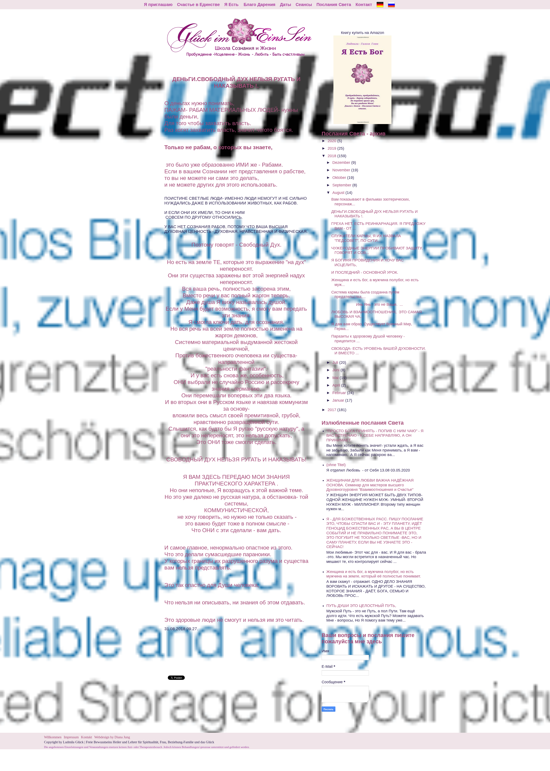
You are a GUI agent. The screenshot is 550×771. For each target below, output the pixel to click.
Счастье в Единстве (198, 4)
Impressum (71, 737)
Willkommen (52, 737)
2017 (332, 410)
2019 (332, 148)
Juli (335, 362)
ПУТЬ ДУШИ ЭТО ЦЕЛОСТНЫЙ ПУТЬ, (361, 606)
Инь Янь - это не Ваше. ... (367, 304)
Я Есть (231, 4)
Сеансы (304, 4)
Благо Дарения (259, 4)
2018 (332, 156)
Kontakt (86, 737)
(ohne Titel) (336, 465)
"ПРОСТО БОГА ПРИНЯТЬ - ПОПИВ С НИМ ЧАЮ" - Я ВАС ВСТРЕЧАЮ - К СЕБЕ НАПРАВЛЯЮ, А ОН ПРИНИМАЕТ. (374, 435)
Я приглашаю (158, 4)
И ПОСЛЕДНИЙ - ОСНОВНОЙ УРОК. (364, 272)
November (341, 170)
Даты (285, 4)
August (338, 192)
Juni (336, 370)
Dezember (341, 162)
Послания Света (333, 4)
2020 (332, 141)
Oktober (339, 177)
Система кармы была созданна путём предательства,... (365, 294)
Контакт (364, 4)
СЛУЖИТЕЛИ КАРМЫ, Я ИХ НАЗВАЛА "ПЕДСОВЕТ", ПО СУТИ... (366, 238)
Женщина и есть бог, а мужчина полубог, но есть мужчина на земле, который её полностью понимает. (373, 574)
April (336, 385)
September (342, 185)
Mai (336, 378)
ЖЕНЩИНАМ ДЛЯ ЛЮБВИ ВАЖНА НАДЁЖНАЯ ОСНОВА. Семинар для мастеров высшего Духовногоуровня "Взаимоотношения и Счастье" (370, 485)
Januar (338, 400)
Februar (339, 393)
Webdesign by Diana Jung (112, 737)
